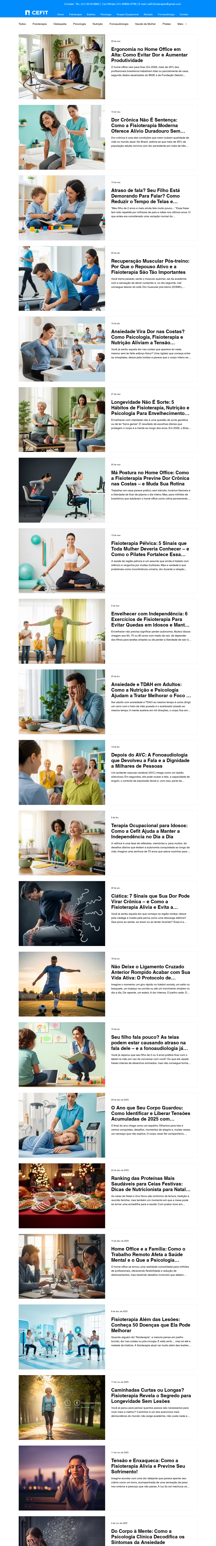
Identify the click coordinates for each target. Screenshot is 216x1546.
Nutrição (98, 24)
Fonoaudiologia (119, 24)
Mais (180, 24)
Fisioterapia (40, 24)
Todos (22, 24)
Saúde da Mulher (145, 24)
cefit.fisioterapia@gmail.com (164, 4)
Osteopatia (59, 24)
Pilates (167, 24)
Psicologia (79, 24)
